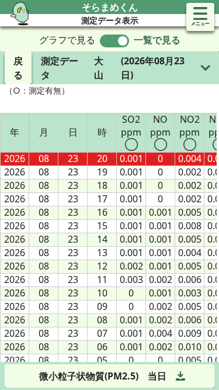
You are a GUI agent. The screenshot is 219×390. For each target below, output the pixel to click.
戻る (18, 67)
